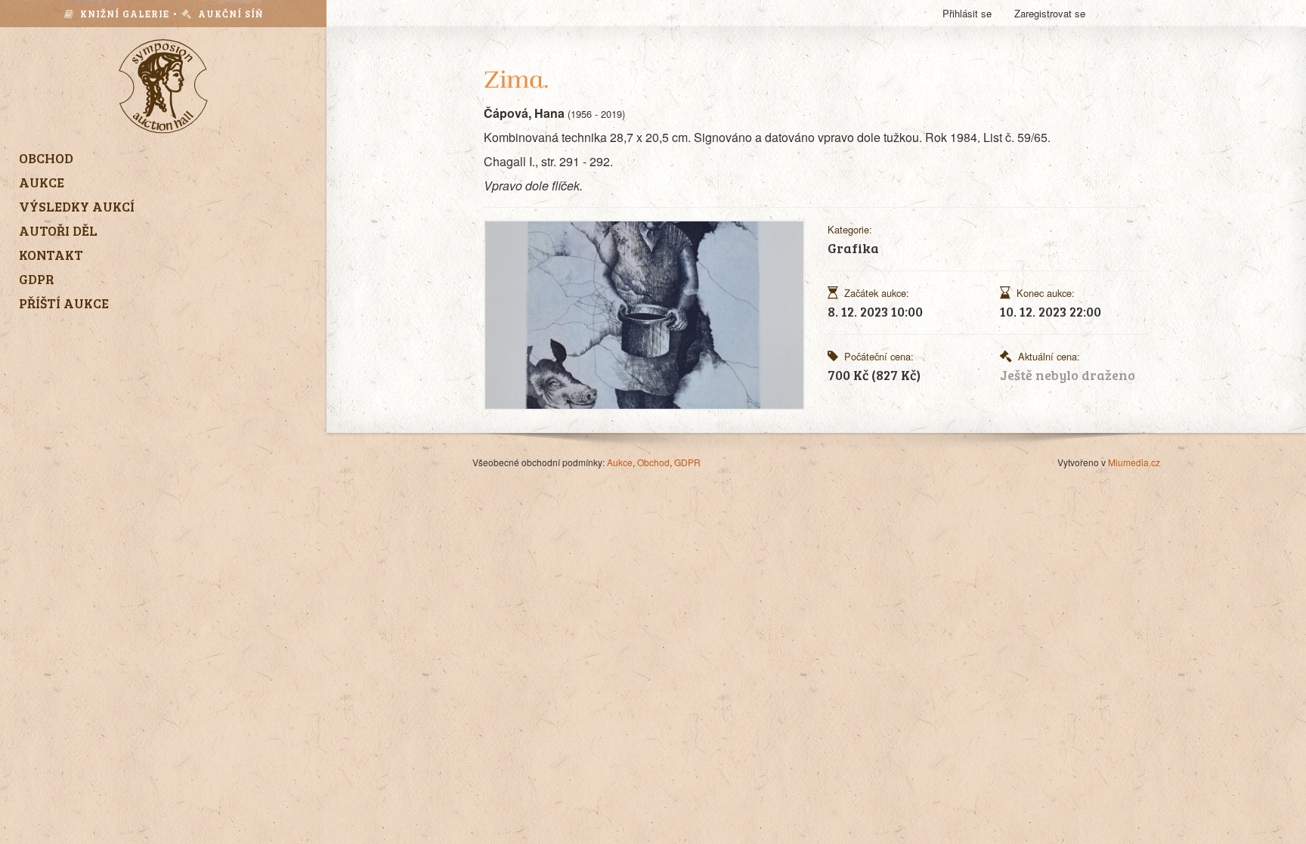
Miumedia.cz (1134, 462)
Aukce (620, 462)
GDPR (687, 462)
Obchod (653, 462)
